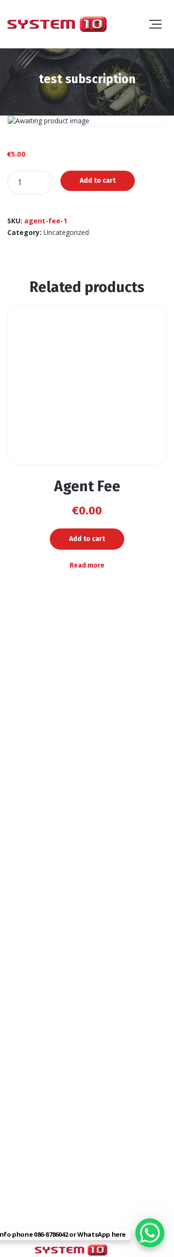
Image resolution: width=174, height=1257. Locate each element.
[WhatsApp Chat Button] (149, 1232)
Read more (87, 565)
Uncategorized (66, 232)
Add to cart (98, 180)
